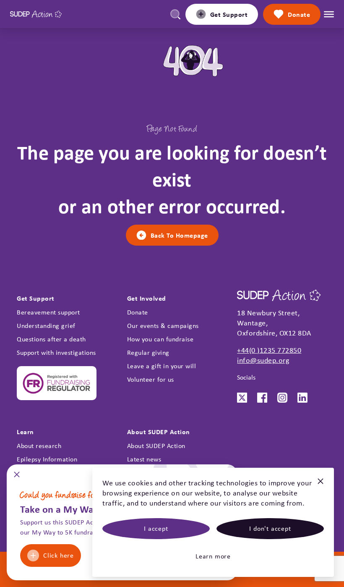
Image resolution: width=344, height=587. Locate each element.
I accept (156, 528)
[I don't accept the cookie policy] (320, 484)
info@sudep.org (263, 360)
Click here (58, 555)
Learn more (213, 556)
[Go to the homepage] (36, 14)
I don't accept (270, 528)
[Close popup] (16, 477)
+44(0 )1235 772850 (269, 350)
